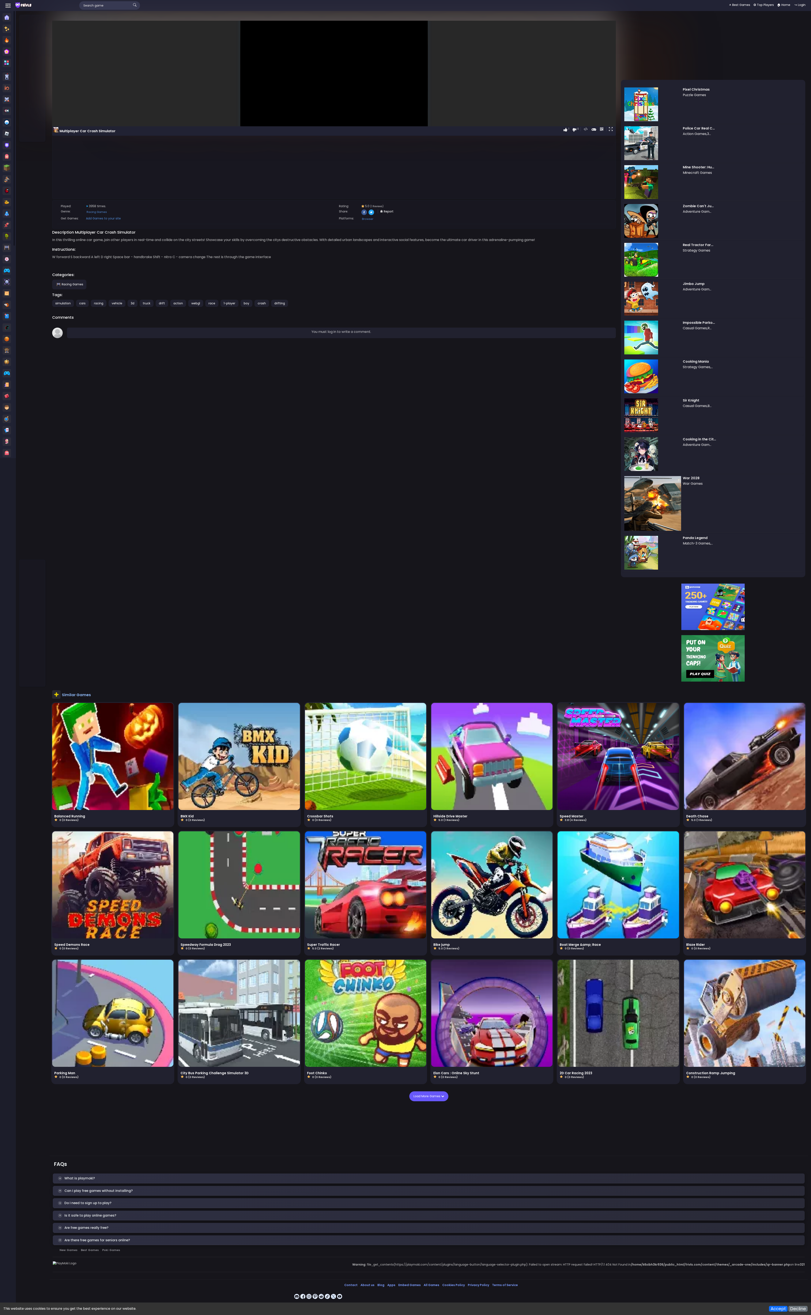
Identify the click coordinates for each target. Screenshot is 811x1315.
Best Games (90, 1250)
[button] (611, 129)
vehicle (117, 303)
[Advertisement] (32, 78)
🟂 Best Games (739, 5)
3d (132, 303)
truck (146, 303)
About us (367, 1285)
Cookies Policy (453, 1285)
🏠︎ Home (783, 5)
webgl (195, 303)
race (211, 303)
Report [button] (388, 211)
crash (262, 303)
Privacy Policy (478, 1285)
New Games (68, 1250)
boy (246, 303)
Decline (798, 1309)
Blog (380, 1285)
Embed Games (409, 1285)
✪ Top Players (764, 5)
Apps (391, 1285)
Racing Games (97, 212)
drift (162, 303)
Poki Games (111, 1250)
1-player (229, 303)
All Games (431, 1285)
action (178, 303)
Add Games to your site (103, 218)
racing (98, 303)
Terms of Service (505, 1285)
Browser (367, 219)
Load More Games (427, 1096)
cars (82, 303)
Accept (778, 1309)
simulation (63, 303)
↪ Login (800, 5)
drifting (279, 303)
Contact (351, 1285)
